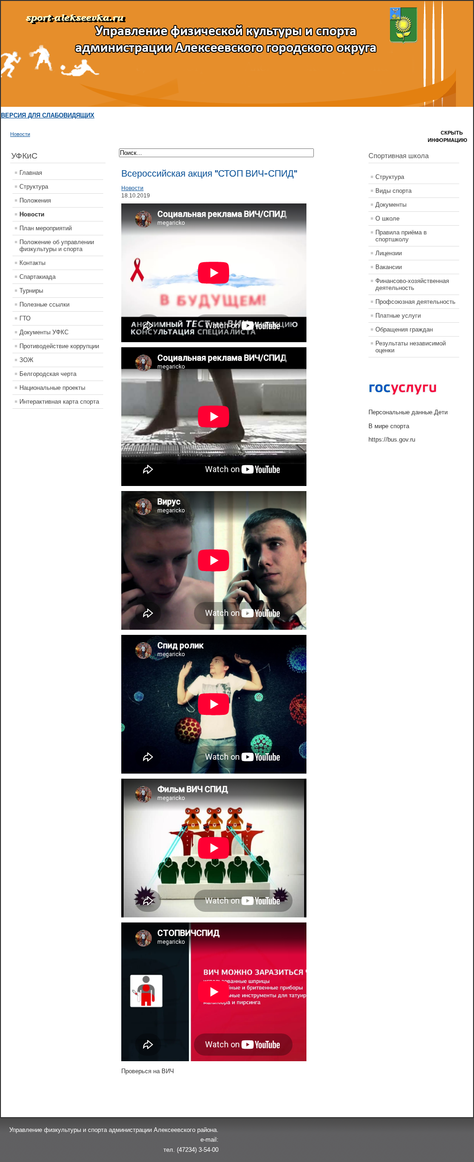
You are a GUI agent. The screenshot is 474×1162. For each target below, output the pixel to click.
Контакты (32, 262)
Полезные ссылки (44, 304)
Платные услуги (398, 315)
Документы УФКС (44, 332)
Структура (33, 186)
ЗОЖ (26, 360)
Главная (30, 172)
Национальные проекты (52, 387)
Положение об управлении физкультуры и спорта (56, 245)
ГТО (25, 318)
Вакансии (388, 267)
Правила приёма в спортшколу (401, 236)
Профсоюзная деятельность (415, 301)
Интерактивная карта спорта (59, 401)
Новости (20, 134)
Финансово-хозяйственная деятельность (412, 284)
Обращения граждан (404, 329)
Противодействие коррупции (59, 346)
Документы (390, 204)
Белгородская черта (47, 373)
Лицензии (388, 253)
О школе (387, 218)
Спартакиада (37, 276)
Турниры (31, 290)
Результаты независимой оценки (410, 347)
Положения (35, 200)
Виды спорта (393, 190)
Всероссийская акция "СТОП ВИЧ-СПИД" (209, 173)
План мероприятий (45, 228)
